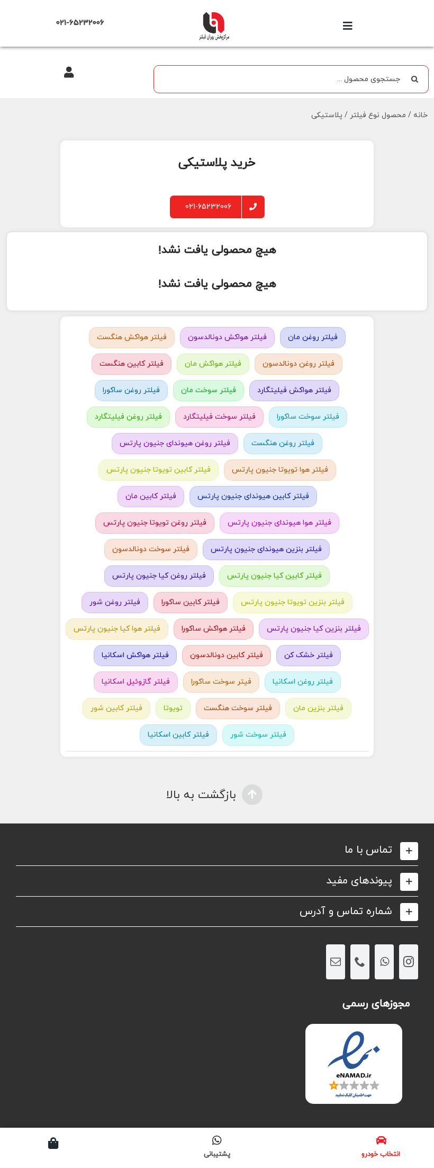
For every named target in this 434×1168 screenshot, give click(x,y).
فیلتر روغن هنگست (282, 443)
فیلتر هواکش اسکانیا (135, 655)
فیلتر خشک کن (308, 655)
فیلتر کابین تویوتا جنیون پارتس (158, 470)
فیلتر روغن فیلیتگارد (128, 417)
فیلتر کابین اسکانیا (178, 735)
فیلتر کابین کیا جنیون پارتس (274, 576)
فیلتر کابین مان (150, 496)
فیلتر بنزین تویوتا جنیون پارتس (293, 602)
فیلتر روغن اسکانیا (303, 682)
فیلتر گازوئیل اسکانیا (136, 682)
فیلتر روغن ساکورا (131, 390)
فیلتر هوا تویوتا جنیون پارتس (280, 470)
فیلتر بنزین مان (318, 708)
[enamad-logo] (354, 1033)
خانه (420, 115)
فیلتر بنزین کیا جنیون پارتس (314, 629)
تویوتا (173, 708)
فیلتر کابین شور (116, 708)
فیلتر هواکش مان (213, 364)
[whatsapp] (384, 961)
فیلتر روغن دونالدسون (298, 364)
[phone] (359, 961)
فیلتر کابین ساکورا (190, 602)
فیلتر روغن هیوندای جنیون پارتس (175, 443)
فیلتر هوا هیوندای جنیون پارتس (279, 523)
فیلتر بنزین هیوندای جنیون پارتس (266, 549)
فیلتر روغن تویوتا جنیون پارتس (154, 523)
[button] (217, 850)
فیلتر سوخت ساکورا (308, 417)
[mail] (335, 961)
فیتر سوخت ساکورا (221, 682)
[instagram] (408, 961)
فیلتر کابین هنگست (132, 364)
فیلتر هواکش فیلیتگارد (294, 390)
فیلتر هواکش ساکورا (214, 629)
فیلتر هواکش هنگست (132, 337)
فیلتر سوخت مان (208, 390)
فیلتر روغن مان (313, 337)
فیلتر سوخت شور (258, 735)
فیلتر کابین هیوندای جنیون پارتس (253, 496)
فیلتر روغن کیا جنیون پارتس (159, 576)
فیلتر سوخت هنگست (238, 708)
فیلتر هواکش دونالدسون (227, 337)
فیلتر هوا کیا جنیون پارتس (117, 629)
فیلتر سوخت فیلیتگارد (219, 417)
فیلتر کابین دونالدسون (226, 655)
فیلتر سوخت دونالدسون (150, 549)
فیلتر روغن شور (114, 602)
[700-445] (214, 14)
